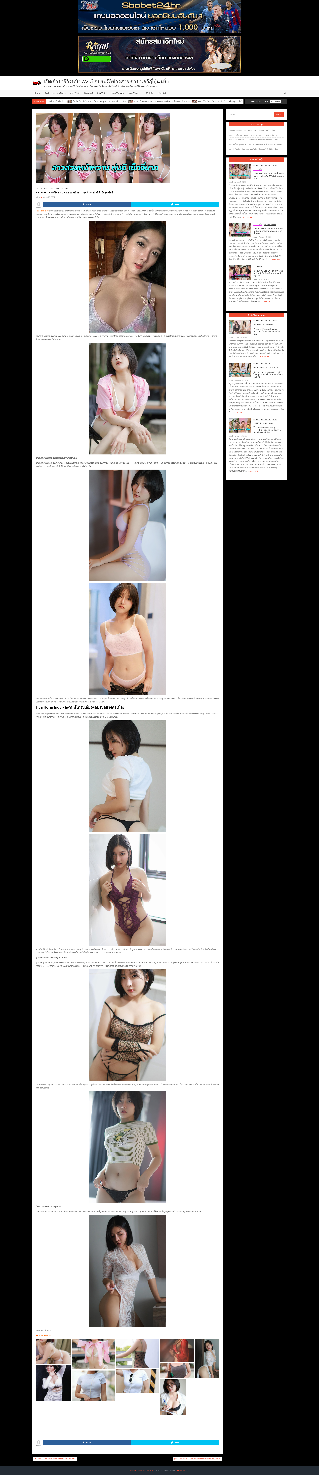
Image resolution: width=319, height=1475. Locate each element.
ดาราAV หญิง (75, 93)
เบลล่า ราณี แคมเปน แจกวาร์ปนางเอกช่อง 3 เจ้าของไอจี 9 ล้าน (253, 135)
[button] (53, 1351)
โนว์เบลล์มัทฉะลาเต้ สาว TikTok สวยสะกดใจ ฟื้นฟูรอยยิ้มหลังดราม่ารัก (267, 430)
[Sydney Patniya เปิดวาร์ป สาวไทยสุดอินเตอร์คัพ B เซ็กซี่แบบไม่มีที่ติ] (240, 369)
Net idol (149, 93)
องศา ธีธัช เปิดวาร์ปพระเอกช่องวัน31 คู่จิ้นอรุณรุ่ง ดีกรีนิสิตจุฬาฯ (106, 101)
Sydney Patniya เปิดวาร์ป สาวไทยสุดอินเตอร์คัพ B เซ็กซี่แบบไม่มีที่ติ (268, 374)
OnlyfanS (100, 93)
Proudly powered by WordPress (142, 1470)
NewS (46, 93)
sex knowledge (270, 224)
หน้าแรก (37, 93)
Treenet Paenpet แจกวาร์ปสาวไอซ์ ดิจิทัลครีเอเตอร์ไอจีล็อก (252, 130)
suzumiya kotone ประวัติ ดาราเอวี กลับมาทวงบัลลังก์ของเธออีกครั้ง (268, 231)
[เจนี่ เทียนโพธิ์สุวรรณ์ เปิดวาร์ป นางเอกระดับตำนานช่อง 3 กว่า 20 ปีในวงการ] (196, 101)
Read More (247, 217)
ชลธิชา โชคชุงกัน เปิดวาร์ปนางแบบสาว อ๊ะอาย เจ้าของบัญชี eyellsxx (255, 144)
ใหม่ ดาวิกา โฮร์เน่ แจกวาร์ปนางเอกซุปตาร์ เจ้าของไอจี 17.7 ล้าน (253, 140)
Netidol (39, 189)
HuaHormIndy (45, 1335)
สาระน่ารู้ (162, 93)
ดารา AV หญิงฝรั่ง (134, 93)
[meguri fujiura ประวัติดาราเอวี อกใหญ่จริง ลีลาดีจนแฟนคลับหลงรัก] (240, 272)
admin (38, 197)
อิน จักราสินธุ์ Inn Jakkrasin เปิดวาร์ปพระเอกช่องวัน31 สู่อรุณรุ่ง (165, 101)
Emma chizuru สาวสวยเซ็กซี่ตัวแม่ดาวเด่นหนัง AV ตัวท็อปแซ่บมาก (268, 176)
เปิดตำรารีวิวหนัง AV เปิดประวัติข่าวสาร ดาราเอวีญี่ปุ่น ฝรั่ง (106, 81)
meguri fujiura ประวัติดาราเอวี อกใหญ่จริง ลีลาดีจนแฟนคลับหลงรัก (268, 273)
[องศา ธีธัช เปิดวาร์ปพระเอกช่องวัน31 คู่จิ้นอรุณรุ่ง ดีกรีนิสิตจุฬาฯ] (77, 101)
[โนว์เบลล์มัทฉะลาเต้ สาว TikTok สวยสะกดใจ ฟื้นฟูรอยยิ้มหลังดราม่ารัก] (240, 425)
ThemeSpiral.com (182, 1470)
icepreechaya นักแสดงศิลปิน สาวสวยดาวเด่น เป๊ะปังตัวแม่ (56, 1459)
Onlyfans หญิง (268, 325)
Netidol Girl (48, 189)
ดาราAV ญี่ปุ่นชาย (59, 93)
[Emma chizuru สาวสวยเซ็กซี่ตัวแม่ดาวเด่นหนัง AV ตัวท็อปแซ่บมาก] (240, 171)
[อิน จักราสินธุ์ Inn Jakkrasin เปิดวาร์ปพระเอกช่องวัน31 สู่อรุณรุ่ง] (137, 101)
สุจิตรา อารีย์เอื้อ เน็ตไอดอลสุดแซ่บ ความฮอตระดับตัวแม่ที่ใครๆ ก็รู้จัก (196, 1459)
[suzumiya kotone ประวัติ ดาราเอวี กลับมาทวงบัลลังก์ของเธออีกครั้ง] (240, 230)
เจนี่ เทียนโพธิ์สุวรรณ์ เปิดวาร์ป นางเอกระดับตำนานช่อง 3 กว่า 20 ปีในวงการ (230, 101)
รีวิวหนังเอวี (88, 93)
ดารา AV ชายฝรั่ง (117, 93)
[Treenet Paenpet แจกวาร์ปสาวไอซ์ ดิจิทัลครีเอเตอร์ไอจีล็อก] (240, 327)
